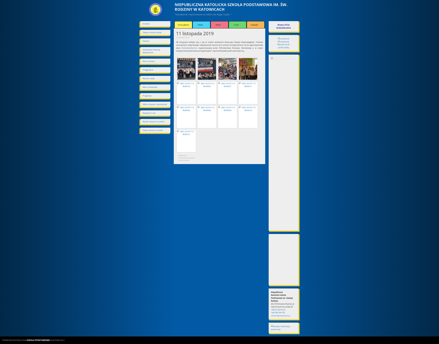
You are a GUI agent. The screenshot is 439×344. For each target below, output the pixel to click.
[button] (204, 24)
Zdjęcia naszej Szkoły (152, 32)
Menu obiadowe (150, 87)
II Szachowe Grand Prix (186, 158)
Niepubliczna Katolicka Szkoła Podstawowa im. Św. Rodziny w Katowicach (231, 7)
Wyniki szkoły (149, 78)
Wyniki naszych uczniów (153, 121)
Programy (147, 95)
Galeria (146, 41)
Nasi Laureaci (149, 61)
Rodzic (218, 25)
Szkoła (200, 25)
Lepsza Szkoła (183, 160)
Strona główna (183, 25)
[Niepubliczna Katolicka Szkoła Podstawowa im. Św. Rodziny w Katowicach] (155, 9)
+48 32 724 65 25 (278, 309)
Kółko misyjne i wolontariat (155, 104)
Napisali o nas (149, 113)
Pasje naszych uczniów (153, 130)
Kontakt (146, 23)
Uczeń (236, 25)
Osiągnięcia (148, 69)
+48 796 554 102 (278, 312)
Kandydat (254, 25)
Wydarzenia (182, 155)
